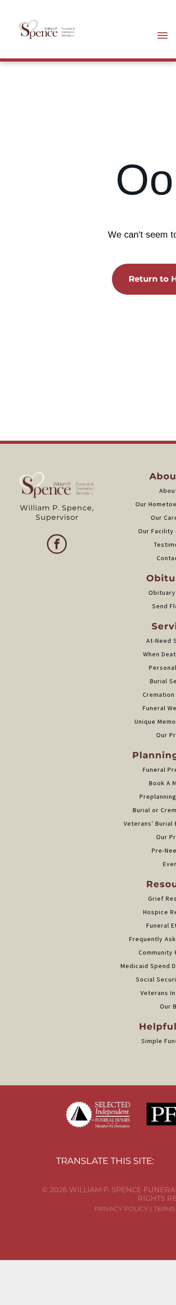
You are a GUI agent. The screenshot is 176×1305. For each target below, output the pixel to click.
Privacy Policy (121, 1209)
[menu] (162, 35)
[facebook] (57, 545)
